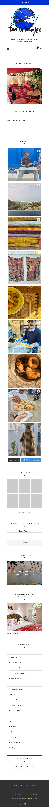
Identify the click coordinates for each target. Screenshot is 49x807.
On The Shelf (16, 710)
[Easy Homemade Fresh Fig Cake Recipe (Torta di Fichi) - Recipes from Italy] (24, 501)
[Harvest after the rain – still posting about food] (24, 371)
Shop (11, 794)
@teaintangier (24, 512)
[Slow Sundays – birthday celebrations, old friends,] (24, 199)
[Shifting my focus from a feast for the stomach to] (24, 267)
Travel (10, 721)
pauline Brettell (17, 120)
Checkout (22, 794)
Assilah (13, 737)
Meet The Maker (17, 678)
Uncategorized (13, 747)
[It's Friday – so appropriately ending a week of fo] (24, 302)
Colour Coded (16, 662)
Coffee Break (16, 699)
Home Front (15, 667)
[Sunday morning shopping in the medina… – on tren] (24, 233)
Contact (31, 794)
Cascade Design (32, 799)
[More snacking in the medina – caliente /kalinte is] (24, 336)
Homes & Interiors (18, 673)
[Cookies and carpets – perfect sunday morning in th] (24, 405)
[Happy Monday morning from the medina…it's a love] (24, 439)
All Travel (14, 731)
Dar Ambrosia (12, 633)
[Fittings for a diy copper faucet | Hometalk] (37, 485)
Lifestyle (11, 694)
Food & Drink (16, 705)
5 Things (14, 726)
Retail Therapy (16, 715)
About (10, 651)
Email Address (24, 531)
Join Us (11, 683)
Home (37, 794)
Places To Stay (16, 742)
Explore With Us (17, 689)
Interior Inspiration (15, 657)
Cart (16, 794)
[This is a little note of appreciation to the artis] (24, 164)
